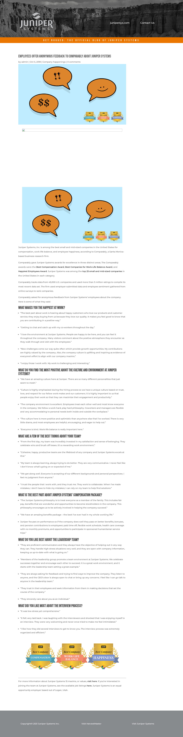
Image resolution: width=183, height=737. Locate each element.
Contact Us (147, 23)
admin (24, 62)
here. (89, 685)
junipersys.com (120, 23)
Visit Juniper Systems (143, 723)
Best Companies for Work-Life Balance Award (88, 267)
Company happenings (54, 62)
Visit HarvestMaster (91, 723)
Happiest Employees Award (32, 271)
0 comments (73, 62)
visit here (92, 681)
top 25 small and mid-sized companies (102, 271)
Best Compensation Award (50, 267)
